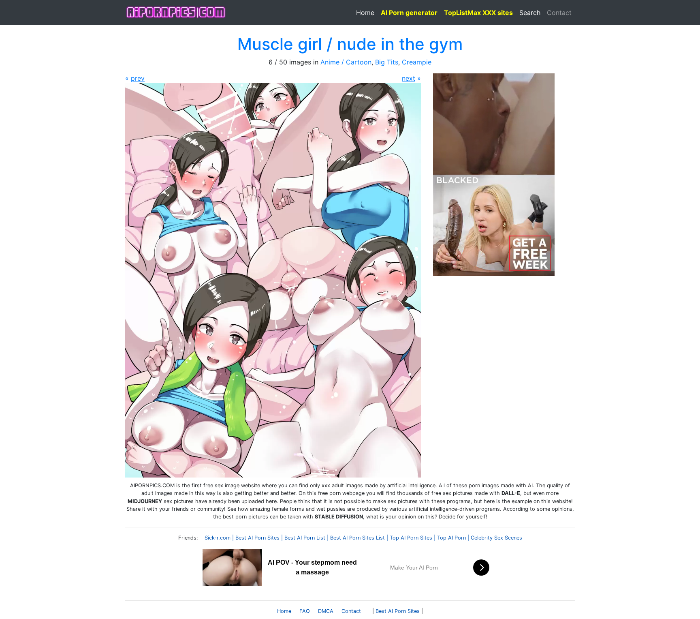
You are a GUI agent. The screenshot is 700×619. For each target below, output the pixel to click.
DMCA (325, 611)
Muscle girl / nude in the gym (350, 44)
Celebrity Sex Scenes (496, 538)
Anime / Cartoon (345, 62)
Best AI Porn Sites (257, 538)
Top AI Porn (451, 538)
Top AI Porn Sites (411, 538)
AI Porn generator (409, 13)
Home (365, 13)
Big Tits (386, 62)
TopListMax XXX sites (478, 13)
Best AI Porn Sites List (357, 538)
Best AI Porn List (304, 538)
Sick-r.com (217, 538)
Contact (559, 13)
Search (529, 13)
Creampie (416, 62)
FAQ (304, 611)
